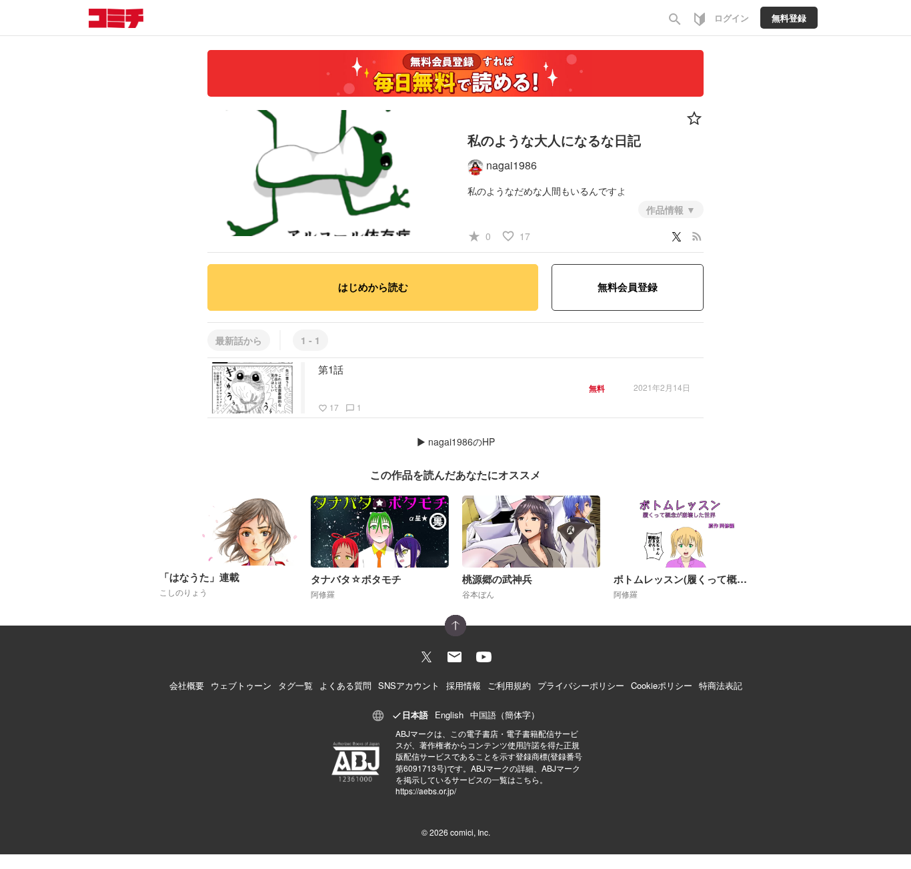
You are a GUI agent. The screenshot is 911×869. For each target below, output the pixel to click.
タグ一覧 (295, 685)
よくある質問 (345, 685)
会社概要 (186, 685)
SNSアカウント (408, 685)
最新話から (238, 340)
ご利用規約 (509, 685)
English (449, 714)
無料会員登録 (628, 286)
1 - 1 (310, 340)
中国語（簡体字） (505, 714)
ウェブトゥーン (241, 685)
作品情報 (666, 209)
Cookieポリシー (661, 685)
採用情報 (463, 685)
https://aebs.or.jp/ (425, 790)
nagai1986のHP (461, 441)
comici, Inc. (470, 832)
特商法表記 (720, 685)
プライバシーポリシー (581, 685)
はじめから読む (373, 286)
